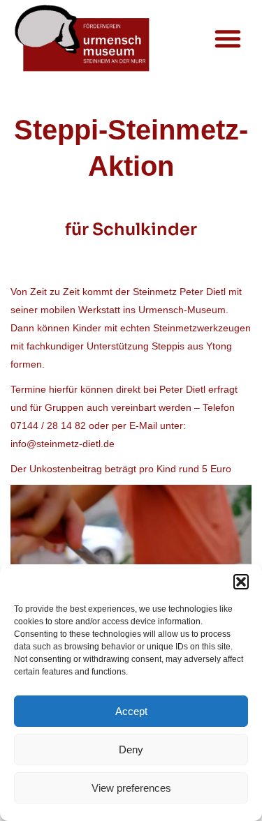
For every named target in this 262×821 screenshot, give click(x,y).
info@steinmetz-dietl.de (62, 443)
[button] (241, 582)
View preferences (131, 788)
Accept (131, 711)
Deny (131, 749)
